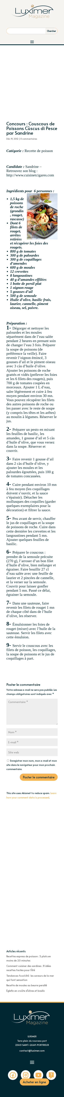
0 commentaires (28, 138)
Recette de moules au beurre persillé (26, 985)
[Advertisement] (32, 79)
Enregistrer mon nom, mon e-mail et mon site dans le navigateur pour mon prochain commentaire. (31, 765)
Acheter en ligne (34, 1082)
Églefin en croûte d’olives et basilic (25, 990)
